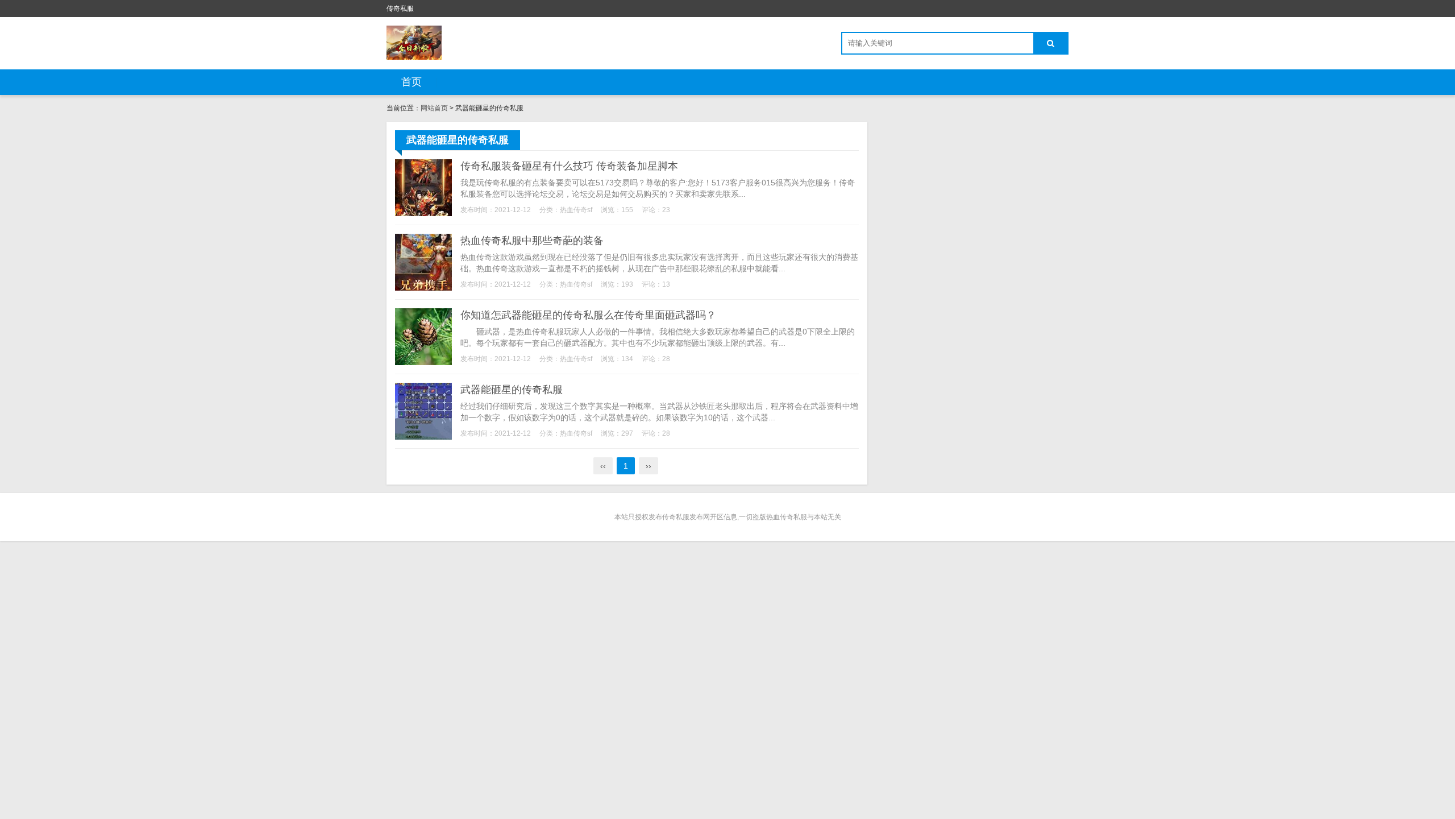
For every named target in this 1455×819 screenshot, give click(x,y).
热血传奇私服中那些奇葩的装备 (532, 240)
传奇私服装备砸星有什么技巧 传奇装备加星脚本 (569, 166)
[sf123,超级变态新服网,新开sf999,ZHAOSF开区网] (414, 43)
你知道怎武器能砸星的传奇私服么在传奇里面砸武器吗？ (588, 315)
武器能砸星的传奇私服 (511, 389)
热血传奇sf (576, 210)
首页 (411, 82)
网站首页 (434, 108)
